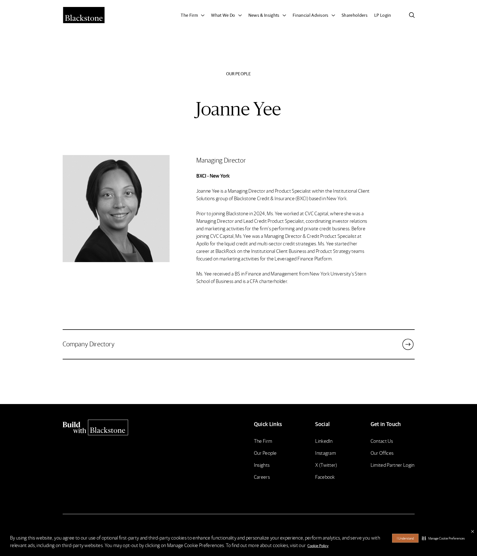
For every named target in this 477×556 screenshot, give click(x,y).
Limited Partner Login (393, 464)
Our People (265, 452)
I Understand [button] (405, 538)
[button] (443, 538)
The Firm (263, 440)
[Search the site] (412, 15)
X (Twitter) (326, 464)
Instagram (325, 452)
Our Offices (382, 452)
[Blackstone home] (105, 427)
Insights (262, 464)
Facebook (325, 476)
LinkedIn (324, 440)
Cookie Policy (318, 545)
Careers (262, 476)
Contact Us (382, 440)
